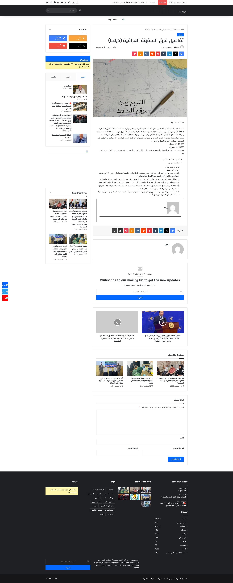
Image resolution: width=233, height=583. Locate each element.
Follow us (74, 482)
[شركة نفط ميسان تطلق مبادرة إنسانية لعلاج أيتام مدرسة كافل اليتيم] (140, 368)
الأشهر (83, 77)
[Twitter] (5, 291)
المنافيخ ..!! (67, 86)
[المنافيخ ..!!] (80, 89)
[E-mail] (179, 220)
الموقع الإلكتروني (132, 448)
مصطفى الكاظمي (96, 510)
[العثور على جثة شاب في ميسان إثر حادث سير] (135, 497)
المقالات (183, 526)
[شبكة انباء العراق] (169, 10)
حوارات (183, 530)
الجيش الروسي (108, 493)
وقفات (102, 514)
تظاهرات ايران (96, 502)
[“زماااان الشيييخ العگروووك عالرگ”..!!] (80, 138)
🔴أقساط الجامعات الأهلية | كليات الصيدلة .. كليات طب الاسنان (61, 106)
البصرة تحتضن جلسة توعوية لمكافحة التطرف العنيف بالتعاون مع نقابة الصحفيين (170, 381)
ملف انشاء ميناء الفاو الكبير (176, 553)
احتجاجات (110, 489)
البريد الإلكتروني (178, 448)
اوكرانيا (111, 498)
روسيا (95, 506)
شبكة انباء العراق (148, 579)
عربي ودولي (181, 538)
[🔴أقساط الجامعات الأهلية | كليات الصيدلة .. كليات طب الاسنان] (80, 106)
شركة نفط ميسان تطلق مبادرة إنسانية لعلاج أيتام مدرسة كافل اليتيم (134, 2)
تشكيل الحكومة (108, 502)
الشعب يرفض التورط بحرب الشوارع (74, 96)
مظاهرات (110, 514)
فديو (184, 541)
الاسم (182, 438)
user (177, 47)
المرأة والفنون (181, 522)
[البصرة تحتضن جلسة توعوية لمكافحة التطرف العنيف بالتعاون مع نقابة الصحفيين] (170, 368)
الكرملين (91, 493)
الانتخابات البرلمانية (98, 489)
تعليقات (53, 77)
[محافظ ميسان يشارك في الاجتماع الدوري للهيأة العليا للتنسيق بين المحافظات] (123, 497)
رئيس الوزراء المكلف (107, 506)
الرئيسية (179, 29)
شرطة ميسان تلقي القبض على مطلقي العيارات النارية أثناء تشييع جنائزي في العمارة (111, 381)
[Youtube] (5, 298)
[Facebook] (5, 285)
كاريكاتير (183, 545)
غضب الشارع (109, 510)
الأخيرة (68, 77)
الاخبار (173, 29)
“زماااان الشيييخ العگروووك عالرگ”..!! (61, 136)
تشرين (97, 498)
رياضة (184, 534)
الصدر (99, 493)
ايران (104, 498)
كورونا (184, 549)
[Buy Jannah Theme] (116, 19)
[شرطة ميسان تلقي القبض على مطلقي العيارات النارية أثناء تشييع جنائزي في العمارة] (109, 368)
